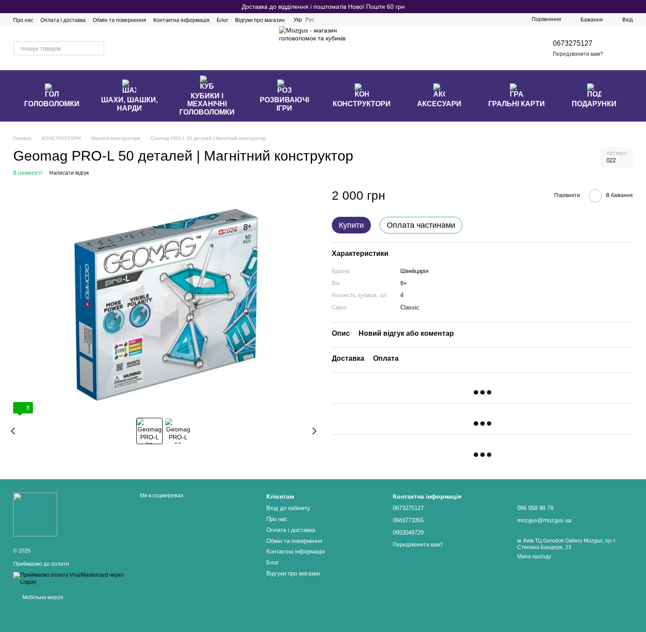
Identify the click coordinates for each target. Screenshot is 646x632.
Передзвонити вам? (578, 54)
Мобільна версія (42, 597)
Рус (309, 19)
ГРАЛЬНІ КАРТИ (516, 104)
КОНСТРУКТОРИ (362, 104)
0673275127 (572, 43)
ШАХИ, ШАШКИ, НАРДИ (129, 103)
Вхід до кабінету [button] (288, 508)
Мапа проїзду (534, 556)
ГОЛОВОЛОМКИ (52, 104)
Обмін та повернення (119, 20)
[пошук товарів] (97, 48)
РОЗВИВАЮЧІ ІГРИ (284, 103)
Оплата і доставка (63, 20)
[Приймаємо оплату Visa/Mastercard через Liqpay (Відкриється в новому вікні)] (70, 578)
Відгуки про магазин (260, 20)
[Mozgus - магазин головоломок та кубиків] (35, 514)
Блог (222, 20)
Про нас (23, 20)
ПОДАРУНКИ (594, 104)
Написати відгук (69, 173)
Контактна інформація (181, 20)
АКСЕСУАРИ (439, 104)
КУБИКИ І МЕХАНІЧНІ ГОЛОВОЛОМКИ (207, 104)
